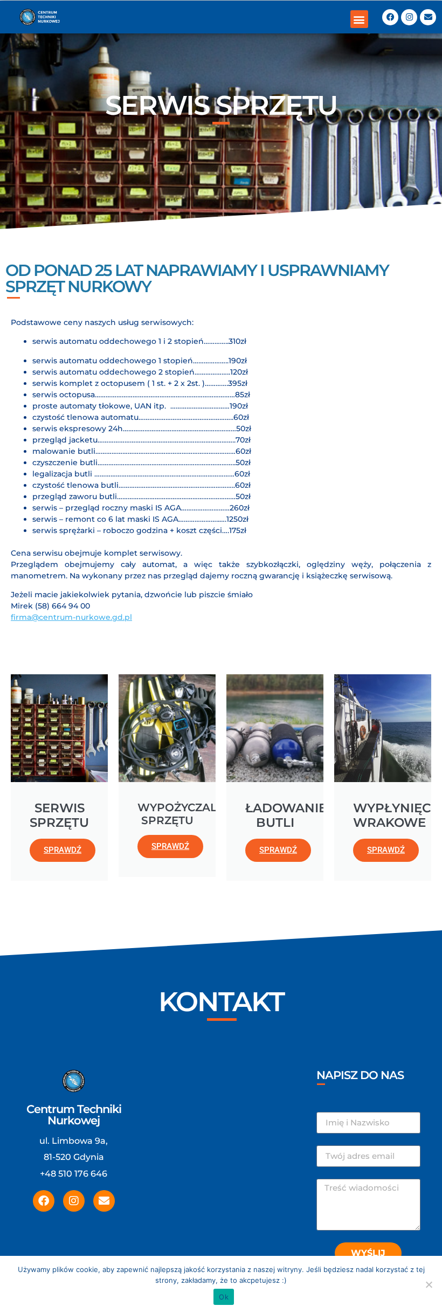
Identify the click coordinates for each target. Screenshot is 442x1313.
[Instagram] (409, 17)
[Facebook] (390, 17)
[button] (359, 19)
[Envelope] (428, 17)
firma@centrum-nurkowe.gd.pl (71, 617)
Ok (224, 1297)
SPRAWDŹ (62, 850)
